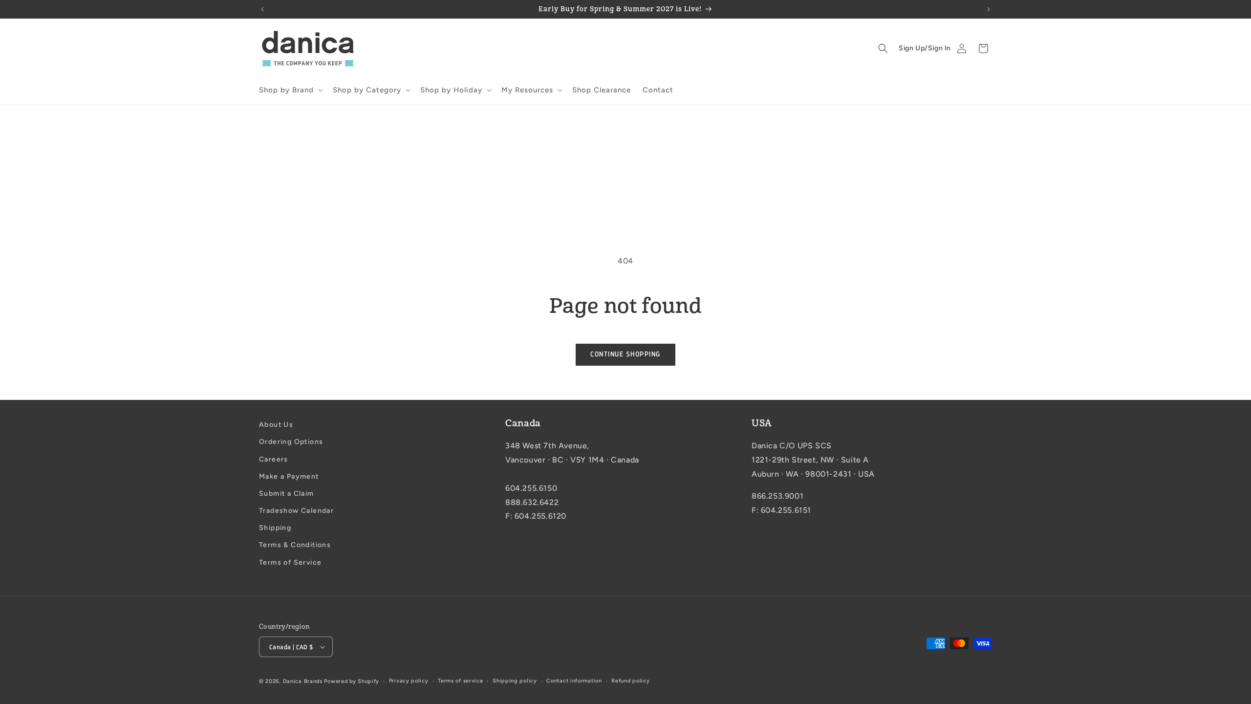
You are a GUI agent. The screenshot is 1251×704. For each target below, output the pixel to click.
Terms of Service (290, 562)
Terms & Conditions (295, 545)
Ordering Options (291, 442)
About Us (276, 424)
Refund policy (630, 681)
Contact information (574, 681)
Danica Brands (303, 681)
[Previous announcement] (262, 9)
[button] (290, 90)
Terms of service (460, 681)
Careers (273, 459)
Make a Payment (289, 476)
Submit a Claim (286, 493)
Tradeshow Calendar (296, 510)
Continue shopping (625, 354)
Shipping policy (515, 681)
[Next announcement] (988, 9)
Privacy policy (409, 681)
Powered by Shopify (351, 681)
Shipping (275, 528)
